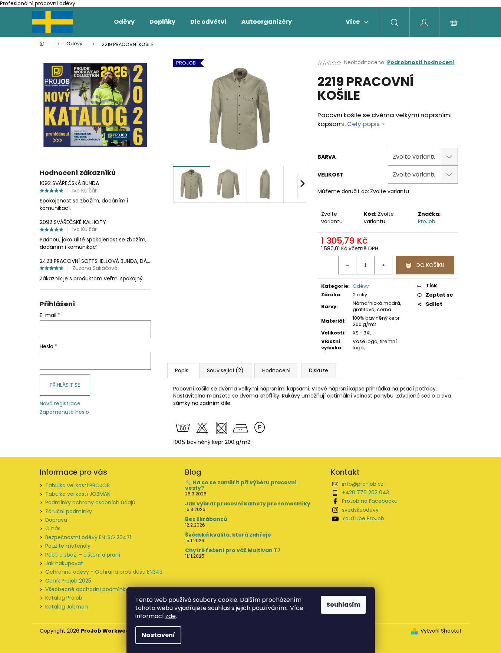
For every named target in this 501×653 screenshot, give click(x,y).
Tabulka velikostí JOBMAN (78, 494)
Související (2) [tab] (225, 370)
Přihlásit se (65, 385)
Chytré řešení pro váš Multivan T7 (233, 550)
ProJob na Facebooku (370, 501)
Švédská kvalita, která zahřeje (228, 535)
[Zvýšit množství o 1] (383, 265)
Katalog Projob (63, 597)
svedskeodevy (360, 510)
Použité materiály (67, 546)
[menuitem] (124, 22)
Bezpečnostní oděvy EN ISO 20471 (88, 537)
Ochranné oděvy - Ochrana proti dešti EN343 (103, 572)
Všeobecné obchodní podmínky (86, 589)
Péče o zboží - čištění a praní (82, 554)
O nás (52, 528)
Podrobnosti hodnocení (421, 62)
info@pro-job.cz (362, 484)
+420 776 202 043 (365, 492)
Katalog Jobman (66, 606)
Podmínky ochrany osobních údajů (90, 502)
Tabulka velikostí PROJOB (77, 485)
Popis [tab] (181, 370)
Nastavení (158, 635)
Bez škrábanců (206, 519)
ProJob (426, 221)
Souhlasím (343, 604)
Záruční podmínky (68, 511)
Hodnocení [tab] (276, 370)
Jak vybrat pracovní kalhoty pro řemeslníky (247, 504)
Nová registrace (60, 403)
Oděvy (361, 286)
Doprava (56, 520)
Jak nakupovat (64, 563)
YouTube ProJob (363, 518)
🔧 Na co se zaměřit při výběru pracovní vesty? (241, 485)
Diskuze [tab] (318, 370)
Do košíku (430, 265)
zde (170, 616)
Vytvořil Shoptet (441, 630)
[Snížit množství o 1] (347, 265)
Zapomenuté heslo (64, 412)
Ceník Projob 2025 (68, 580)
